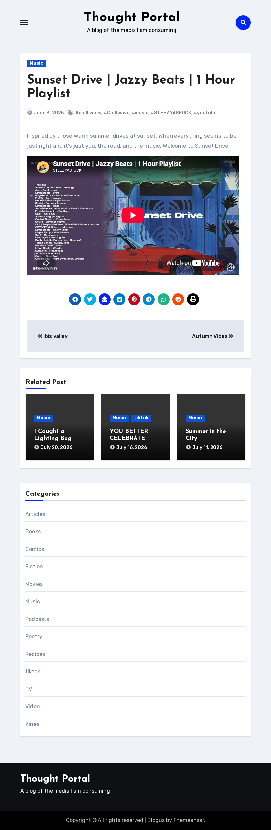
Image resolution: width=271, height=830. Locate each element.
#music (140, 113)
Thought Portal (132, 17)
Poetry (33, 636)
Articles (35, 514)
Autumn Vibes (210, 336)
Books (33, 531)
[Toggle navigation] (24, 22)
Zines (32, 724)
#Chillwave (116, 113)
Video (32, 707)
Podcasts (37, 619)
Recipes (35, 654)
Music (36, 63)
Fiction (34, 566)
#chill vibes (88, 113)
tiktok (141, 418)
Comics (34, 549)
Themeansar (188, 820)
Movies (34, 584)
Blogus (156, 820)
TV (28, 689)
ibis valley (55, 336)
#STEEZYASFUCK (171, 113)
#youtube (205, 113)
